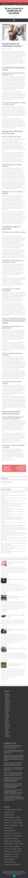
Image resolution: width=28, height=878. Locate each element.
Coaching (7, 700)
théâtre (16, 856)
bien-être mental (7, 822)
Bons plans (7, 698)
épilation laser (17, 864)
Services (7, 731)
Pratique (9, 628)
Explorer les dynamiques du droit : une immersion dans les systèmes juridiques (16, 597)
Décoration (7, 702)
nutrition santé (7, 848)
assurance (6, 820)
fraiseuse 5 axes (17, 833)
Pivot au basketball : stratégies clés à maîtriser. (13, 750)
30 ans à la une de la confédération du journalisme (14, 10)
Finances (7, 705)
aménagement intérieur (9, 814)
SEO (12, 854)
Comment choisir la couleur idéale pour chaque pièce (13, 532)
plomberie (14, 851)
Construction (8, 701)
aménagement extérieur (9, 812)
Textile (6, 734)
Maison (4, 460)
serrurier (16, 854)
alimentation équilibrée (17, 809)
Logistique (7, 717)
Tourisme (7, 735)
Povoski (11, 48)
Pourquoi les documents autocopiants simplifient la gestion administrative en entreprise (13, 780)
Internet (7, 711)
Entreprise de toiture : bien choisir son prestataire (12, 526)
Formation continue (8, 833)
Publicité (7, 728)
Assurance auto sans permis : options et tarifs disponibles (14, 528)
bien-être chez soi (18, 820)
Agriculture (7, 694)
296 (4, 681)
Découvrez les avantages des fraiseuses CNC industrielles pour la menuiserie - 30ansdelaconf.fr (13, 791)
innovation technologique (15, 841)
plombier (19, 851)
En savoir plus (4, 575)
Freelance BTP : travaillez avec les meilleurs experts (17, 648)
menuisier (11, 846)
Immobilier (7, 707)
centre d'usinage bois (13, 825)
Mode (6, 722)
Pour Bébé (7, 726)
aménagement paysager (9, 817)
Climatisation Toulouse (12, 460)
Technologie (10, 613)
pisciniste (19, 848)
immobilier (6, 841)
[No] (26, 874)
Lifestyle (7, 715)
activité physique (7, 809)
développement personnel (9, 830)
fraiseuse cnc (7, 835)
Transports (7, 736)
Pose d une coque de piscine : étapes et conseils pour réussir (14, 525)
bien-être (12, 820)
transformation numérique (9, 862)
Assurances (7, 696)
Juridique (7, 714)
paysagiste (14, 848)
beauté (6, 697)
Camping (6, 825)
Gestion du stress (7, 838)
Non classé (7, 723)
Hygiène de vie (16, 838)
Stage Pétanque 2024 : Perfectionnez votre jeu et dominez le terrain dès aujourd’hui (16, 664)
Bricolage (20, 822)
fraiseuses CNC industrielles (17, 835)
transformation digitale (9, 859)
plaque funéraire (7, 851)
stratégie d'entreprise (8, 856)
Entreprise (10, 595)
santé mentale (7, 854)
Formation (7, 706)
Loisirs (6, 718)
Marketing (7, 721)
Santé (6, 730)
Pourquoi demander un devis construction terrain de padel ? (14, 533)
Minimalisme (16, 846)
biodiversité (15, 822)
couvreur (21, 825)
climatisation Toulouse (6, 88)
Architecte (18, 817)
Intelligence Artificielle (8, 843)
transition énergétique (8, 864)
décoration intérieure (8, 827)
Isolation (7, 713)
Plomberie (7, 724)
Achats (6, 693)
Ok (14, 876)
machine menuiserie (19, 843)
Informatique (8, 710)
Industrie (7, 709)
